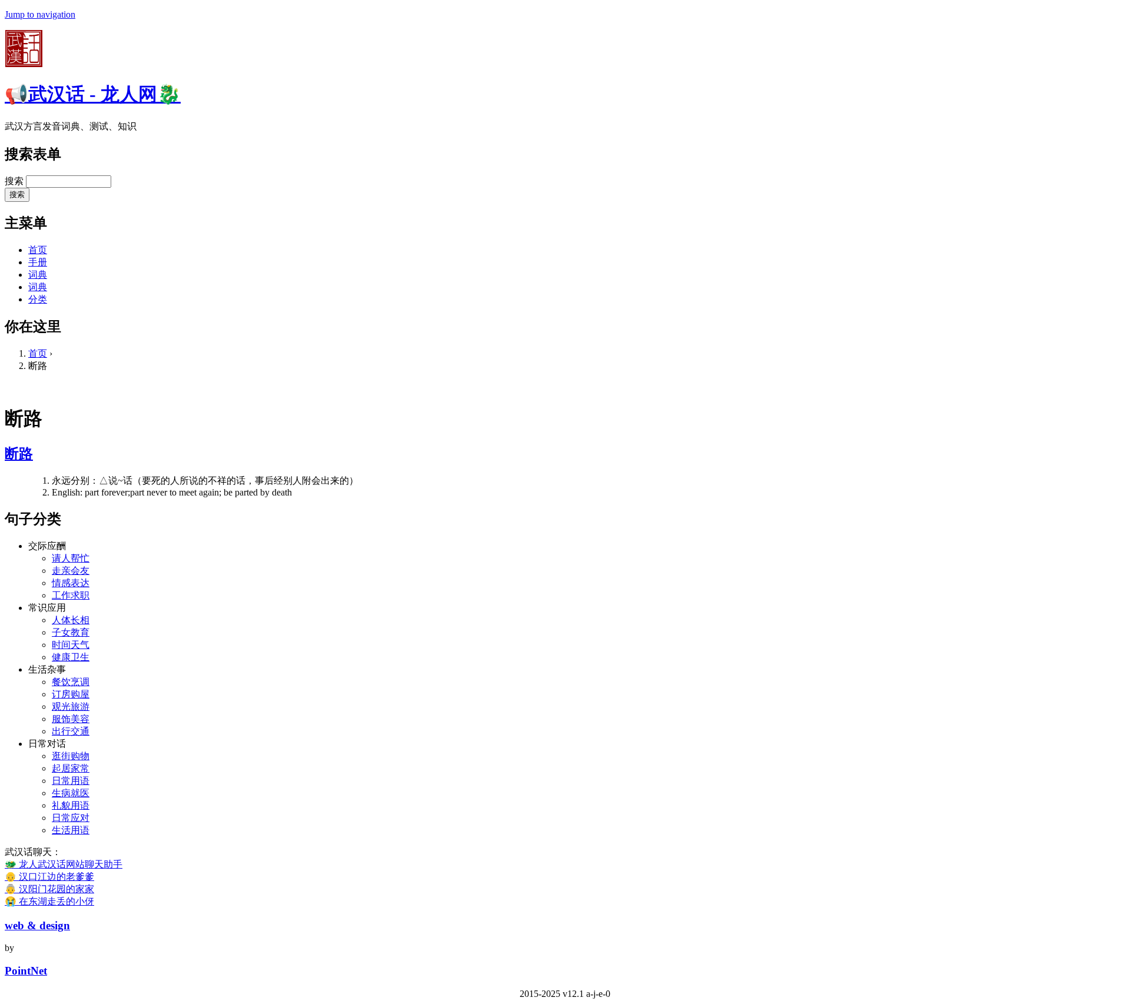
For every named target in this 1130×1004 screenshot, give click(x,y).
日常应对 (70, 818)
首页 (37, 250)
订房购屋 (70, 694)
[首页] (23, 64)
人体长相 (70, 620)
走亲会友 (70, 571)
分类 (37, 299)
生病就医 (70, 793)
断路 (19, 453)
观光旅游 (70, 707)
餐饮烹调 (70, 682)
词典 (37, 275)
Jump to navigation (40, 14)
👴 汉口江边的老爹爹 (49, 877)
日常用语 (70, 781)
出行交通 (70, 731)
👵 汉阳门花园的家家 (49, 889)
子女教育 (70, 632)
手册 (37, 262)
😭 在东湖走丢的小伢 (49, 901)
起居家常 (70, 768)
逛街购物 (70, 756)
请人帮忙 (70, 558)
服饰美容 (70, 719)
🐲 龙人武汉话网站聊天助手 (63, 864)
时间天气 (70, 645)
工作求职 (70, 595)
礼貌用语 (70, 805)
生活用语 (70, 830)
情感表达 (70, 583)
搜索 (15, 181)
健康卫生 (70, 657)
